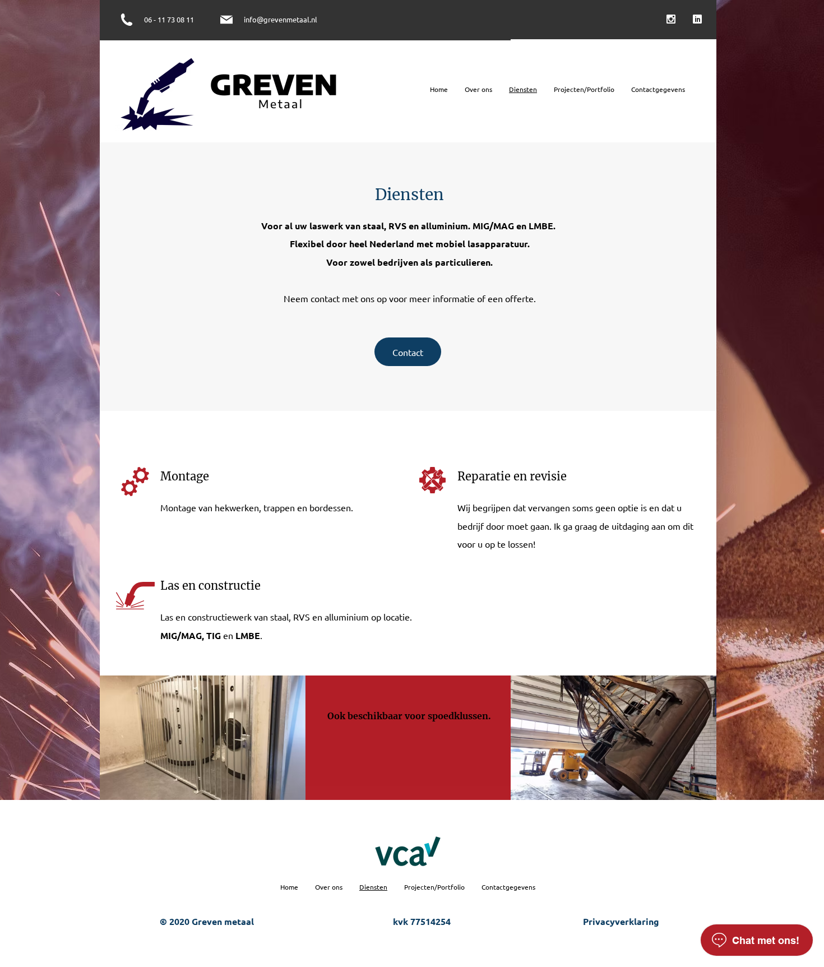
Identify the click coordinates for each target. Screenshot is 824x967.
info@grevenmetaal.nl (280, 19)
